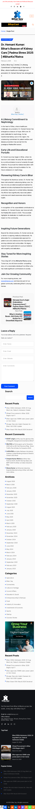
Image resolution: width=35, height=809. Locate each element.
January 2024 (11, 559)
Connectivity (10, 584)
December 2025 (11, 494)
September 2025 (11, 504)
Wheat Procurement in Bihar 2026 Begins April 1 (17, 414)
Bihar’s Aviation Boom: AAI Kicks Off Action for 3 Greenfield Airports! (13, 317)
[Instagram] (14, 6)
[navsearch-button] (33, 24)
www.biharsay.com (7, 281)
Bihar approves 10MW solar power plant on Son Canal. (20, 420)
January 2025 (11, 530)
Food (8, 601)
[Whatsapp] (30, 807)
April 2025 (9, 520)
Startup (8, 614)
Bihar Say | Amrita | (17, 114)
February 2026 (11, 488)
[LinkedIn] (17, 6)
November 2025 (11, 497)
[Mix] (26, 807)
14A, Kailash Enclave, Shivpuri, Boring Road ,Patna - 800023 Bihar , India (16, 719)
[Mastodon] (22, 807)
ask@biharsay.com (12, 714)
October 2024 (11, 539)
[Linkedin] (16, 807)
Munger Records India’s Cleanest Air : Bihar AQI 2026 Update (18, 425)
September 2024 (12, 543)
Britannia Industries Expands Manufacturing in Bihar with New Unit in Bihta (19, 470)
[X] (8, 807)
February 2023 (11, 565)
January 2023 (11, 569)
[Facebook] (11, 6)
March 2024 (10, 552)
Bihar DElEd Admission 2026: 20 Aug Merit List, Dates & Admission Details (18, 409)
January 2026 (11, 491)
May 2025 (9, 517)
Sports (8, 611)
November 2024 (11, 536)
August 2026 (10, 481)
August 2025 (10, 507)
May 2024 (9, 549)
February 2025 (11, 526)
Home (3, 31)
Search (8, 391)
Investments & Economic (14, 608)
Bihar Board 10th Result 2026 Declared (19, 429)
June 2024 (10, 546)
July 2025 (9, 510)
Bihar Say (9, 581)
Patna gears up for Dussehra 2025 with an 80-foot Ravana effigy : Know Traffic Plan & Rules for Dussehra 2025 (20, 446)
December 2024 (11, 533)
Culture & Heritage (12, 588)
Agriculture (10, 578)
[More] (33, 807)
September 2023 (11, 562)
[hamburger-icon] (32, 16)
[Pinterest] (19, 807)
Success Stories (7, 39)
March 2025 (10, 523)
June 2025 (9, 514)
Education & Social (12, 594)
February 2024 (11, 556)
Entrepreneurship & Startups (16, 598)
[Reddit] (12, 807)
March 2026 (10, 484)
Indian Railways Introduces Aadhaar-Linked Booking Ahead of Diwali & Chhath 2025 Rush (19, 453)
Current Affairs (11, 591)
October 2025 (11, 501)
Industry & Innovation (13, 604)
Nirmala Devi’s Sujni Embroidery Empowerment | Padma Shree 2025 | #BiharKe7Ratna (21, 304)
